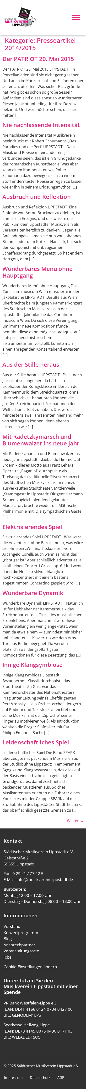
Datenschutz (40, 1077)
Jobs (7, 957)
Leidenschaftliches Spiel (35, 742)
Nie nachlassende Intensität (41, 125)
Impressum (13, 1077)
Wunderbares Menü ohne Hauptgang (37, 272)
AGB (60, 1077)
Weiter (75, 820)
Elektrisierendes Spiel (32, 527)
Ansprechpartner (19, 945)
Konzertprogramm (21, 932)
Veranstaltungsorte (21, 951)
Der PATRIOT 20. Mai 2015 (38, 59)
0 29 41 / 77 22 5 (27, 873)
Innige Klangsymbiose (32, 665)
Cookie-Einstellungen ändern (30, 966)
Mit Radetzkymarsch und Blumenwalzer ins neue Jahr (40, 439)
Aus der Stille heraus (30, 364)
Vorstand (12, 926)
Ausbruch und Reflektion (36, 197)
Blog (8, 938)
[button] (76, 17)
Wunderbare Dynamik (32, 593)
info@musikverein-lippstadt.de (44, 879)
